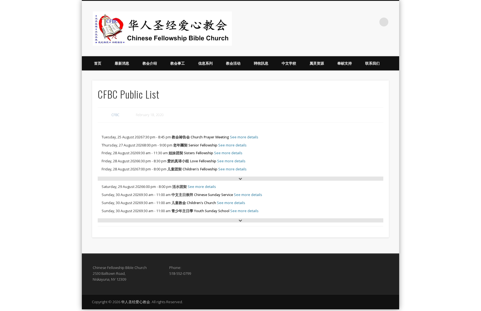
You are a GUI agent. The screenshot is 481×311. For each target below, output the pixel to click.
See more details (244, 137)
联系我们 (372, 63)
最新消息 (122, 63)
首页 (97, 63)
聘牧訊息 (261, 63)
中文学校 (289, 63)
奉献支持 (344, 63)
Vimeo (372, 22)
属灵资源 (317, 63)
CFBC (115, 114)
